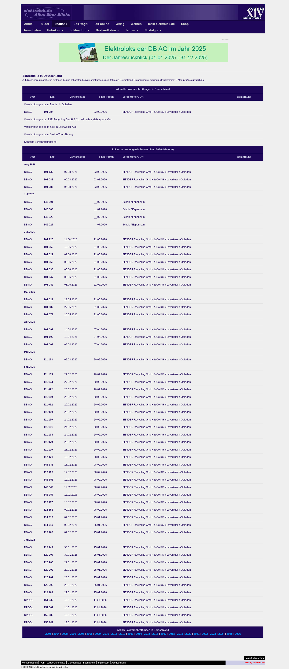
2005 (65, 633)
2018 (172, 633)
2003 (48, 633)
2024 (221, 633)
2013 (130, 633)
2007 (81, 633)
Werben (136, 24)
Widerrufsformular (56, 662)
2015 (147, 633)
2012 (122, 633)
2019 (180, 633)
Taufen (130, 30)
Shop (185, 24)
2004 (56, 633)
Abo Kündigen (118, 662)
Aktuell (29, 24)
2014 (139, 633)
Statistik (61, 24)
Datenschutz (74, 662)
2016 (155, 633)
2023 (213, 633)
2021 (197, 633)
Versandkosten (30, 662)
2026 (238, 633)
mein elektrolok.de (161, 24)
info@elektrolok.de (193, 80)
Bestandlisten (106, 30)
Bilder (45, 24)
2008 (89, 633)
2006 (73, 633)
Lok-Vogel (81, 24)
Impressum (103, 662)
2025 (230, 633)
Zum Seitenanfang (255, 658)
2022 (205, 633)
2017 (164, 633)
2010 (106, 633)
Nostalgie (151, 30)
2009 (98, 633)
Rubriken (54, 30)
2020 (188, 633)
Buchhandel (89, 662)
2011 (114, 633)
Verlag (120, 24)
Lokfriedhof (78, 30)
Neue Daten (32, 30)
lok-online (102, 24)
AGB (42, 662)
